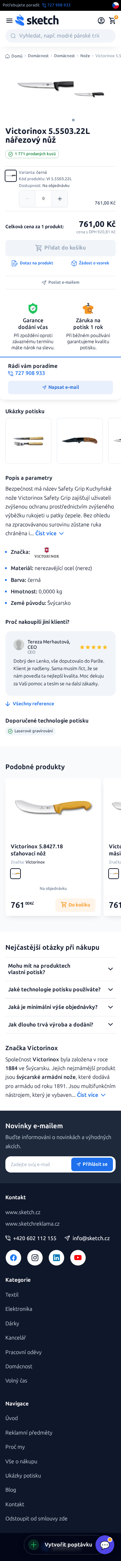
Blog (10, 1490)
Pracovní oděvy (23, 1352)
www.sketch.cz (22, 1212)
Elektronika (18, 1309)
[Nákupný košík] (112, 20)
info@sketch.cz (91, 1238)
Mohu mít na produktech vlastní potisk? (39, 969)
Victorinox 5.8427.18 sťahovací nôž (37, 850)
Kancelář (15, 1337)
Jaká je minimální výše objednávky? (52, 1007)
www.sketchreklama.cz (32, 1224)
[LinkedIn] (56, 1258)
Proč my (15, 1447)
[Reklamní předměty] (9, 21)
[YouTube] (78, 1258)
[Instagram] (35, 1258)
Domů (17, 56)
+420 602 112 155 (34, 1238)
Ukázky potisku (23, 1475)
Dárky (12, 1323)
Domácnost (38, 56)
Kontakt (14, 1504)
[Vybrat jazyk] (115, 5)
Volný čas (16, 1380)
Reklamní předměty (28, 1432)
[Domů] (36, 20)
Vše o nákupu (21, 1461)
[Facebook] (13, 1258)
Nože (85, 56)
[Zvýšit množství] (59, 199)
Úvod (11, 1418)
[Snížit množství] (27, 199)
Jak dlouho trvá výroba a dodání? (50, 1024)
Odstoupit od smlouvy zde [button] (36, 1518)
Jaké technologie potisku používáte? (54, 989)
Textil (11, 1295)
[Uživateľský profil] (101, 20)
